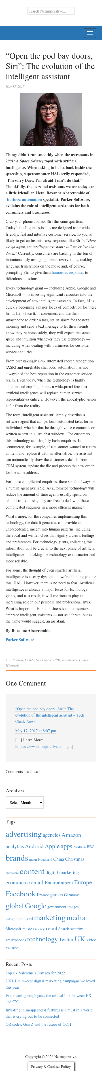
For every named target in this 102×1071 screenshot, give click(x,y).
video (91, 940)
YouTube (12, 947)
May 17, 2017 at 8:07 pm (35, 730)
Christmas (74, 859)
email (37, 882)
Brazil (33, 860)
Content (17, 660)
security (76, 928)
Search (63, 928)
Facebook (21, 893)
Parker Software (20, 639)
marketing (49, 917)
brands (17, 857)
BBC (90, 846)
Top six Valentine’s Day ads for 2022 (35, 973)
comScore (12, 873)
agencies (51, 834)
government (56, 906)
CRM (56, 660)
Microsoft (12, 665)
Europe (83, 882)
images (73, 906)
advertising (24, 833)
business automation (24, 199)
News (39, 660)
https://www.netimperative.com (40, 746)
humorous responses (68, 272)
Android (34, 846)
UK (80, 938)
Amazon (71, 835)
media (76, 917)
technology (42, 938)
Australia (79, 846)
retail (51, 928)
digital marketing (62, 872)
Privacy (39, 928)
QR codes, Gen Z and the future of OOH (38, 1024)
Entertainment (59, 882)
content (32, 870)
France (43, 894)
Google (84, 660)
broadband (45, 859)
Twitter (66, 939)
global (15, 905)
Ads (8, 660)
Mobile (29, 660)
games (56, 894)
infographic (14, 918)
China (58, 859)
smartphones (16, 940)
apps (66, 845)
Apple (48, 660)
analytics (15, 846)
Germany (71, 894)
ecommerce (69, 660)
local (28, 918)
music (27, 928)
